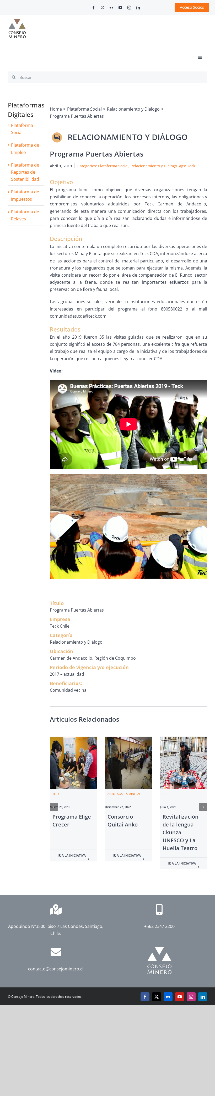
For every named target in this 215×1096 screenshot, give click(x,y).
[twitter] (102, 7)
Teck (191, 165)
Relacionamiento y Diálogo (154, 165)
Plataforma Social (113, 165)
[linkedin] (138, 7)
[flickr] (111, 7)
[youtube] (120, 7)
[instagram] (129, 7)
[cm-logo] (17, 21)
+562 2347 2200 (159, 926)
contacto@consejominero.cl (55, 969)
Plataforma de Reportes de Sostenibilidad (25, 172)
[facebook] (93, 7)
